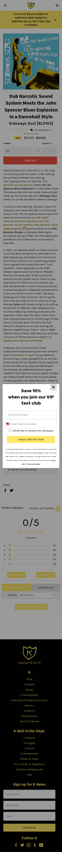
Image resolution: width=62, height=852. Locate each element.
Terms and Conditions (34, 464)
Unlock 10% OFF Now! (31, 439)
